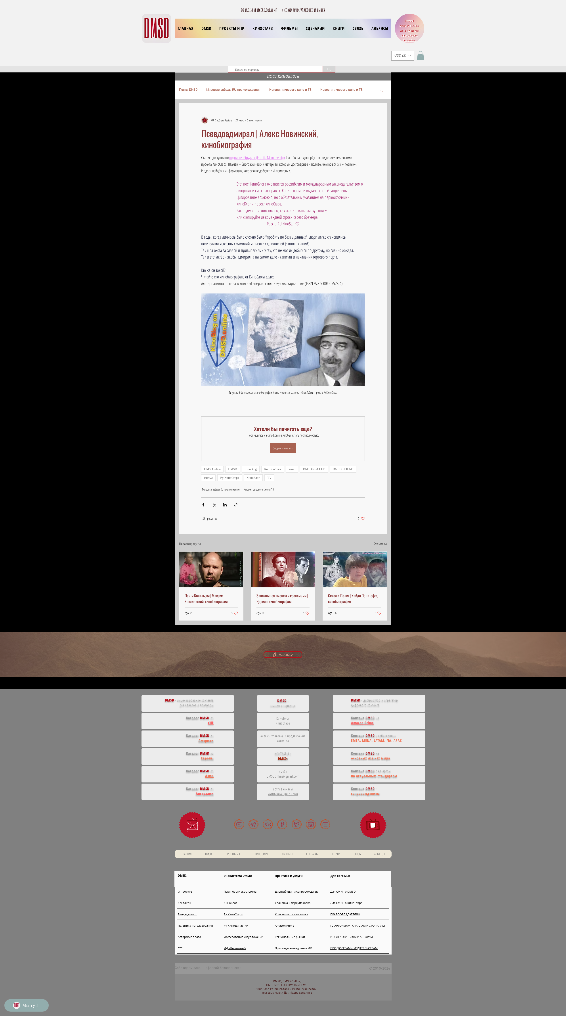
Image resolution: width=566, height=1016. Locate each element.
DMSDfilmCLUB (314, 469)
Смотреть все (380, 543)
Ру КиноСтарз (229, 477)
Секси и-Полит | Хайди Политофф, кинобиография (353, 598)
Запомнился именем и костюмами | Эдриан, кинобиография (282, 598)
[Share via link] (236, 505)
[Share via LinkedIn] (225, 505)
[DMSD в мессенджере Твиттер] (297, 824)
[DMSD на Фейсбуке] (282, 824)
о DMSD (350, 891)
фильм (208, 477)
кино (292, 469)
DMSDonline (212, 469)
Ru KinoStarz (272, 469)
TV (269, 477)
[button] (231, 28)
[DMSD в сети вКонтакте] (268, 824)
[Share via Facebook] (203, 505)
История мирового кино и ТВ (290, 90)
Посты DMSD (188, 90)
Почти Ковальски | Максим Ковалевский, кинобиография (206, 598)
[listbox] (402, 56)
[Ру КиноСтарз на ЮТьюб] (325, 824)
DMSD (232, 469)
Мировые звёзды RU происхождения (233, 90)
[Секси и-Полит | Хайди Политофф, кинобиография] (355, 569)
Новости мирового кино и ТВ (341, 90)
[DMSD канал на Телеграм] (253, 824)
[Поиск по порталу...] (329, 69)
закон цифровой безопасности (217, 968)
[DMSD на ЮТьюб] (239, 824)
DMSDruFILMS (343, 469)
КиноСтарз (283, 723)
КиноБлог (253, 477)
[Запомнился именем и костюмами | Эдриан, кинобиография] (283, 569)
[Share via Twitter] (214, 505)
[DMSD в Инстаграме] (311, 824)
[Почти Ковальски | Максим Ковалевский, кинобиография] (211, 569)
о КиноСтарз (353, 903)
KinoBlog (251, 469)
